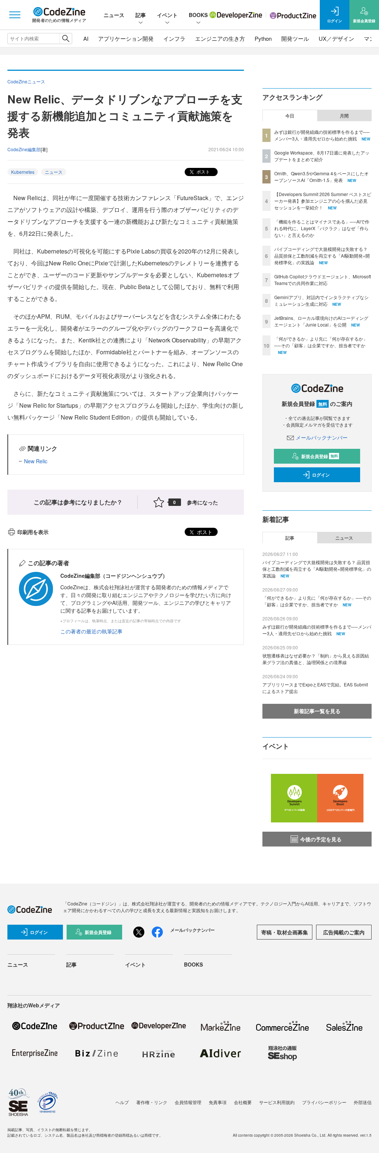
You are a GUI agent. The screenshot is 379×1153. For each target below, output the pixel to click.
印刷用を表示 (32, 532)
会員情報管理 (188, 1102)
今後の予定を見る (321, 839)
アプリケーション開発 (126, 38)
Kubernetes (22, 172)
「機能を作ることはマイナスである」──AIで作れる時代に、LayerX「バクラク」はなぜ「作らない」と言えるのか (321, 228)
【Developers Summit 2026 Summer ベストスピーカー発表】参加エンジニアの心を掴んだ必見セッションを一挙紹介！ (322, 201)
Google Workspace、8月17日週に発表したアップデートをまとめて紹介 (321, 155)
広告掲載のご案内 (344, 932)
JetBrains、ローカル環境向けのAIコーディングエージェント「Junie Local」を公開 (321, 321)
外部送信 (363, 1102)
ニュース (114, 15)
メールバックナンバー (322, 437)
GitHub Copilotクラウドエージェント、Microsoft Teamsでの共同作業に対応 (322, 279)
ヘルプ (122, 1102)
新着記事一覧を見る (317, 711)
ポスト (202, 171)
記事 (140, 15)
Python (263, 38)
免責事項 (218, 1102)
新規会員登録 (319, 456)
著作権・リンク (151, 1102)
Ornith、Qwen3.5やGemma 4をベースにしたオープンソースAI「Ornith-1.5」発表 (321, 176)
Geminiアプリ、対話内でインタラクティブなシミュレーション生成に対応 (321, 300)
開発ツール (295, 38)
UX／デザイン (336, 38)
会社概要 (243, 1102)
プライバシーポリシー (324, 1102)
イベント (167, 15)
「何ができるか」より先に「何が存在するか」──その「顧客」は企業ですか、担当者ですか (321, 341)
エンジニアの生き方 (220, 38)
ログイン (321, 474)
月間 (344, 115)
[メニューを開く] (15, 15)
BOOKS (198, 15)
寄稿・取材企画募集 (284, 932)
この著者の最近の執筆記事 (91, 631)
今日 (289, 115)
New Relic (35, 461)
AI (85, 38)
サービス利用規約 (277, 1102)
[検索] (66, 38)
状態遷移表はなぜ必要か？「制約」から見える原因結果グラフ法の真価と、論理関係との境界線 (315, 658)
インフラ (174, 38)
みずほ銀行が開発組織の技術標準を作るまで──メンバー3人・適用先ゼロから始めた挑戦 (322, 135)
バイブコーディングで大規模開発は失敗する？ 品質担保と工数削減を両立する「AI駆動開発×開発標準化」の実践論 (322, 255)
